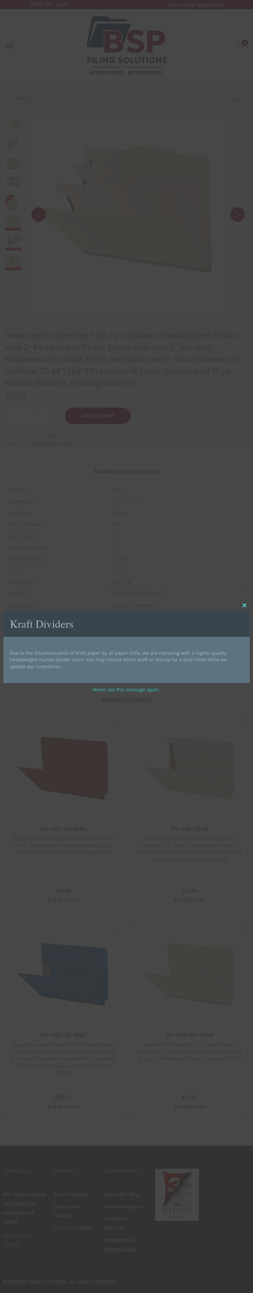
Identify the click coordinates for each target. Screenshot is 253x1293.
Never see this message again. (126, 689)
